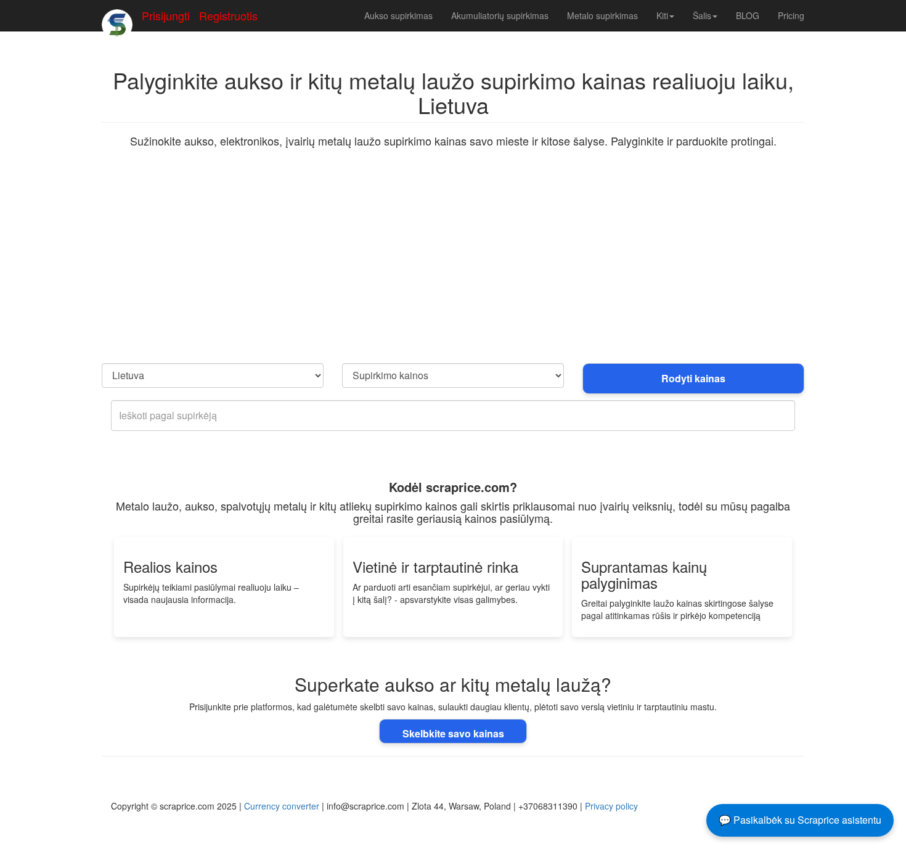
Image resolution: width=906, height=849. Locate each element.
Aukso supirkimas (398, 15)
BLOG (747, 15)
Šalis (702, 15)
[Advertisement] (453, 270)
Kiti (662, 15)
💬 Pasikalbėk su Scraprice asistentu (800, 820)
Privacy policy (611, 806)
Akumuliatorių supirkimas (500, 15)
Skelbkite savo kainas (453, 733)
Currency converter (281, 806)
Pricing (791, 15)
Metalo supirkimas (602, 15)
